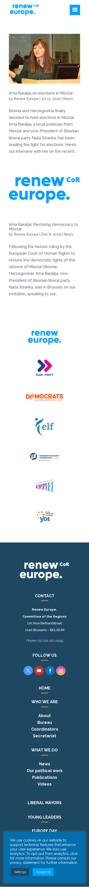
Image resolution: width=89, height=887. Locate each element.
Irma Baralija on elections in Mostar (41, 93)
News (68, 99)
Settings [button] (20, 872)
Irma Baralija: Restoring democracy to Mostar (43, 226)
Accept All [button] (43, 872)
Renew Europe (26, 99)
